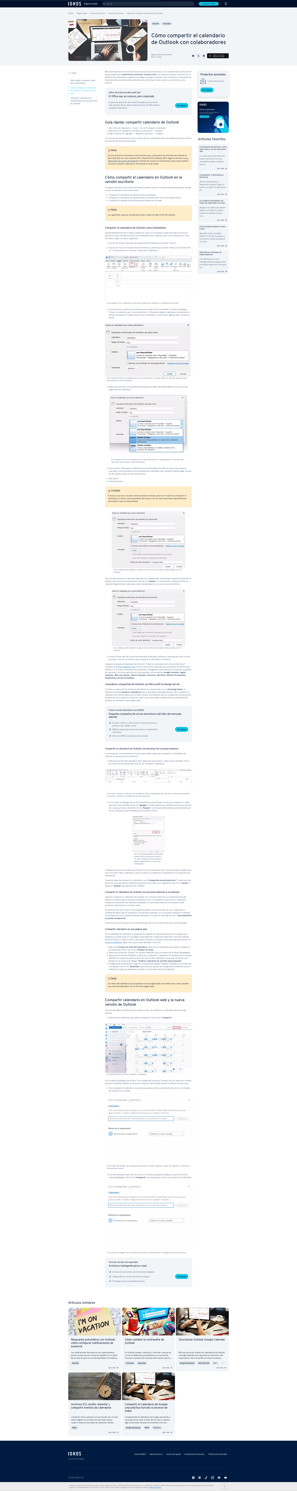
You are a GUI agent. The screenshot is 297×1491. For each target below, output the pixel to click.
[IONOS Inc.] (87, 1454)
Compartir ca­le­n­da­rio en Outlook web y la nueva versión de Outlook (83, 101)
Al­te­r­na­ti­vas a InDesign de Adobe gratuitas (210, 253)
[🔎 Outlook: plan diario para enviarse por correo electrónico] (148, 617)
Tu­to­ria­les (167, 23)
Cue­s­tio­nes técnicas (116, 13)
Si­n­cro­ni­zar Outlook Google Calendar (202, 1339)
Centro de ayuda (173, 1454)
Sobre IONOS (140, 1454)
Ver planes (181, 105)
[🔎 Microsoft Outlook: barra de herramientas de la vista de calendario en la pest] (148, 279)
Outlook (155, 23)
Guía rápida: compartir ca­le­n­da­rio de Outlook (83, 81)
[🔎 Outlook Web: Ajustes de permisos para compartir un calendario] (148, 1216)
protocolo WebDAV (113, 942)
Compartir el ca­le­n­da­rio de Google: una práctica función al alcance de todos (146, 1408)
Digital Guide (82, 13)
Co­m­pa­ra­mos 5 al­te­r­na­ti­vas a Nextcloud (211, 176)
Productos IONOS (209, 4)
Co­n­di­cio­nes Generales (194, 1454)
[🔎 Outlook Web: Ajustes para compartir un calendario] (148, 1130)
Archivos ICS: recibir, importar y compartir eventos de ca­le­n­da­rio (91, 1406)
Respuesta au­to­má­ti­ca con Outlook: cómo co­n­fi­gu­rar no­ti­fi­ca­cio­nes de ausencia (93, 1343)
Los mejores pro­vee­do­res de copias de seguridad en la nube (212, 202)
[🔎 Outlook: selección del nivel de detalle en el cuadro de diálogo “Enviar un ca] (148, 426)
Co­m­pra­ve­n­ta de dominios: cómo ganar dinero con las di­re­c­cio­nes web (213, 149)
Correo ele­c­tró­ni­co (97, 13)
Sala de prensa (156, 1454)
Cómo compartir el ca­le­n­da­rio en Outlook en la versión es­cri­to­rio (83, 90)
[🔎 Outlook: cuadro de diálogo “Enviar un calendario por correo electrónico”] (148, 350)
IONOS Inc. (79, 1477)
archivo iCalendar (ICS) (126, 667)
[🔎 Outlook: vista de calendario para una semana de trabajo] (148, 780)
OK (224, 1486)
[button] (213, 117)
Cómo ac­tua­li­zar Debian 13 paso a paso (212, 228)
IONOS (70, 13)
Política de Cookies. (155, 1487)
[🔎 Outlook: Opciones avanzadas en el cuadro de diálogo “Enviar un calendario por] (148, 539)
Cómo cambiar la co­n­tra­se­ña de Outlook (144, 1341)
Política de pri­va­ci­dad (217, 1454)
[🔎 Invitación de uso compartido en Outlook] (148, 834)
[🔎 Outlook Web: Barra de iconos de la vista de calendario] (148, 1048)
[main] (148, 680)
